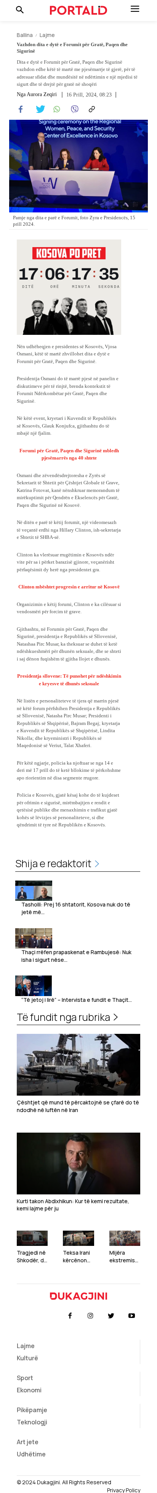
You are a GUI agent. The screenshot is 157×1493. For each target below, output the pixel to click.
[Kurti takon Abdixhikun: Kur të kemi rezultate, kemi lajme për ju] (78, 1163)
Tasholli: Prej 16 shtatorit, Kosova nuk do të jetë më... (75, 908)
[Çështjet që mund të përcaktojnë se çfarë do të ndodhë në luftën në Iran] (78, 1065)
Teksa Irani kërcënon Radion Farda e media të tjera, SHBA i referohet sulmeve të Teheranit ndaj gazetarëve (77, 1256)
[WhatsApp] (55, 109)
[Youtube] (131, 1316)
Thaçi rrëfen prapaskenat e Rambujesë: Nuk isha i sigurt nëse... (76, 955)
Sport (25, 1378)
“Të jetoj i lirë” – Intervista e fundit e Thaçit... (76, 999)
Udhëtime (31, 1454)
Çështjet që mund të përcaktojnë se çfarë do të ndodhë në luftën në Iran (78, 1106)
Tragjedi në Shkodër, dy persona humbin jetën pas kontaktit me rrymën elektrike (32, 1256)
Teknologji (32, 1422)
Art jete (27, 1442)
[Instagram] (90, 1316)
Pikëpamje (32, 1410)
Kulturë (27, 1358)
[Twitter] (38, 109)
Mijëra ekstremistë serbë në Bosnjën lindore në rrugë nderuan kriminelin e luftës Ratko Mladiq (124, 1256)
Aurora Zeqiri (42, 94)
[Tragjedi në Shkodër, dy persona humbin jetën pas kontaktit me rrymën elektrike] (32, 1238)
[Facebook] (20, 109)
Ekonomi (29, 1390)
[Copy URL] (90, 109)
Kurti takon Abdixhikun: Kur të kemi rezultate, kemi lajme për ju (73, 1204)
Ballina (25, 35)
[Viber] (73, 109)
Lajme (47, 35)
